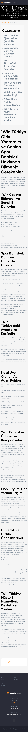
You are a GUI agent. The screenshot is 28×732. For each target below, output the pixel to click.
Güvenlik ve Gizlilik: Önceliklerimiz (12, 102)
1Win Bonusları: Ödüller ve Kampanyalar (12, 85)
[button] (14, 703)
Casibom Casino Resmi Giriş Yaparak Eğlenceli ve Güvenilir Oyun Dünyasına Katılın (8, 662)
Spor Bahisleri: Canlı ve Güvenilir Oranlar (12, 52)
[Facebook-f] (14, 720)
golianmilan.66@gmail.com (14, 714)
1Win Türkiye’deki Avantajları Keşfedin (10, 64)
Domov (8, 13)
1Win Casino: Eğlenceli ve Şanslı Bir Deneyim (11, 39)
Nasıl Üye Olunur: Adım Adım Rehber (11, 75)
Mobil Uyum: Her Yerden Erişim (13, 94)
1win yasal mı (9, 338)
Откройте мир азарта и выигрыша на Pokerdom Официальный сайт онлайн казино (20, 662)
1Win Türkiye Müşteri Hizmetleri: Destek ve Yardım (11, 114)
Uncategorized (16, 13)
